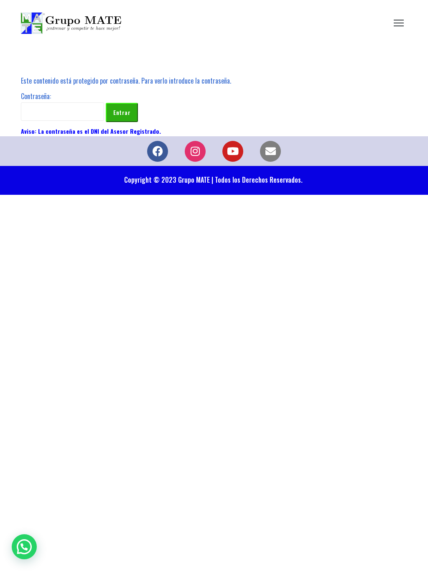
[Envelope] (270, 151)
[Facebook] (157, 151)
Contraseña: (36, 96)
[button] (24, 546)
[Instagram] (195, 151)
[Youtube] (232, 151)
